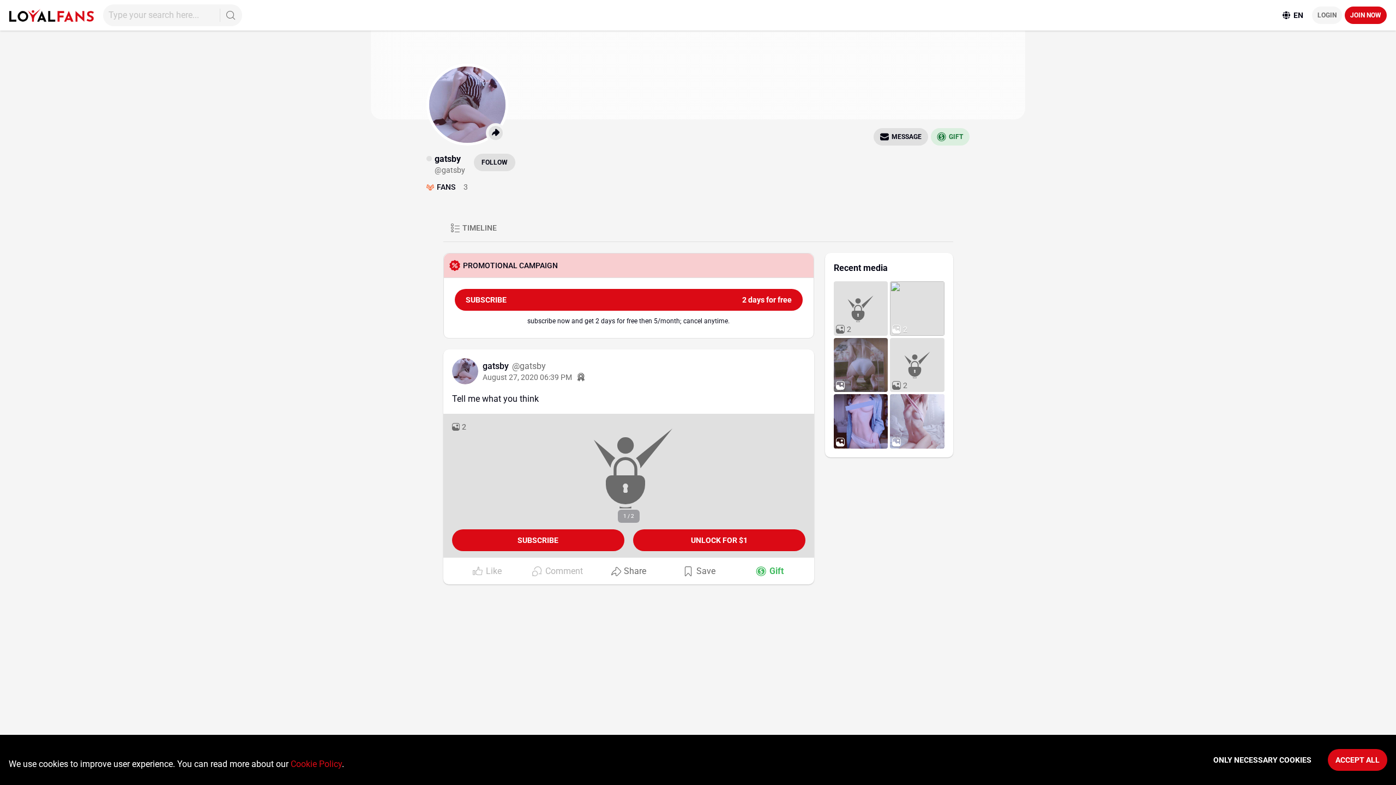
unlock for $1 (719, 540)
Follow (495, 162)
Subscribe (538, 540)
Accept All (1357, 760)
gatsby (497, 366)
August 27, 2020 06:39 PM (527, 377)
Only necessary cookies (1262, 760)
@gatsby (529, 366)
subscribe (629, 299)
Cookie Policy (316, 764)
